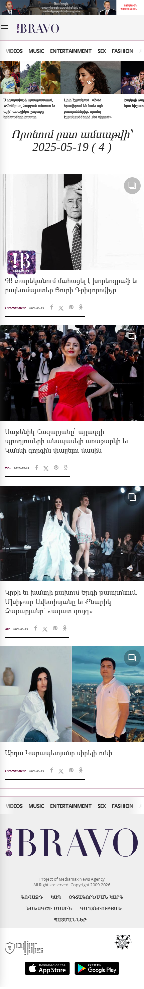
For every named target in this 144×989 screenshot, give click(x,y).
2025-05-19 (36, 308)
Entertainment (71, 51)
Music (36, 51)
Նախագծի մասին (49, 908)
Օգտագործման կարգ (96, 897)
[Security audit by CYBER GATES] (24, 948)
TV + (8, 468)
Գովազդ (32, 897)
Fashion (122, 51)
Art (7, 629)
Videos (14, 51)
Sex (102, 51)
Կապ (56, 897)
